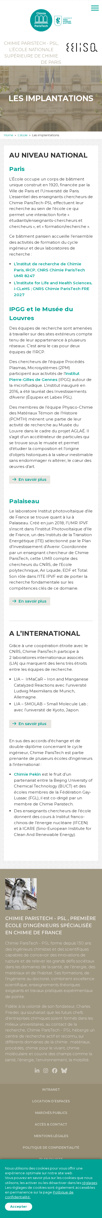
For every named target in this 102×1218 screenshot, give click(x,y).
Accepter (18, 1207)
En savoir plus (32, 479)
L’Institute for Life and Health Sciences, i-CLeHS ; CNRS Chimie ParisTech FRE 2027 (53, 288)
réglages (89, 1182)
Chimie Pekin (27, 774)
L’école (22, 135)
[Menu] (95, 8)
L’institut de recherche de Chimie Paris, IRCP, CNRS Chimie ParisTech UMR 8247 (49, 269)
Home (8, 135)
